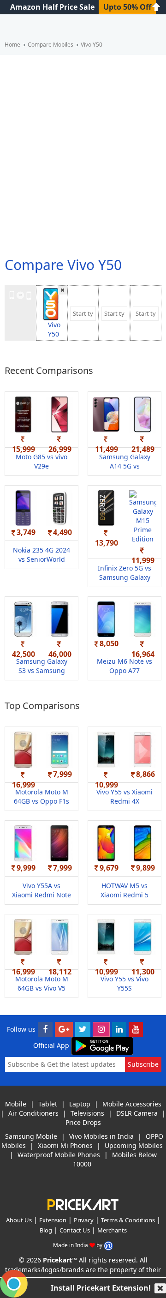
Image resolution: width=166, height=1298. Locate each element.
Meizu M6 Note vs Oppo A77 (124, 666)
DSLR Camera (137, 1113)
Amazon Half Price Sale (52, 7)
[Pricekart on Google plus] (64, 1028)
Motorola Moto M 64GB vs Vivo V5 (41, 983)
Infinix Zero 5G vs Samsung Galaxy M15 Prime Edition (124, 577)
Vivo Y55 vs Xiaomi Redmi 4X (124, 796)
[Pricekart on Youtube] (136, 1028)
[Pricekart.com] (83, 1204)
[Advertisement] (83, 152)
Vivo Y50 (54, 329)
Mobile (15, 1104)
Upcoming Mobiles (134, 1145)
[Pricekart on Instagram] (101, 1028)
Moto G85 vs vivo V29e (41, 461)
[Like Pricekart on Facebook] (45, 1028)
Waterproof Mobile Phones (59, 1154)
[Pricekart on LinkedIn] (119, 1028)
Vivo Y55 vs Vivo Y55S (124, 983)
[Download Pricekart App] (102, 1045)
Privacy (84, 1220)
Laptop (79, 1104)
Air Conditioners (33, 1113)
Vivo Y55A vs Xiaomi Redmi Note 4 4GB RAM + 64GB (41, 894)
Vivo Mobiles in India (101, 1136)
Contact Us (74, 1230)
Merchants (112, 1230)
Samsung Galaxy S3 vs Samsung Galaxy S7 (41, 670)
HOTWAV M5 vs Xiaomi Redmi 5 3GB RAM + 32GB (125, 894)
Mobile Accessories (131, 1104)
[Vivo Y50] (51, 303)
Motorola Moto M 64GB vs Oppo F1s (41, 796)
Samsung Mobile (31, 1136)
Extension (52, 1220)
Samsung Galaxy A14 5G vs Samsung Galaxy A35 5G (124, 470)
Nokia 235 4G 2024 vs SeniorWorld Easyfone (41, 559)
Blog (46, 1230)
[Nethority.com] (108, 1245)
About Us (19, 1220)
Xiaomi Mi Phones (65, 1145)
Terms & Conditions (128, 1220)
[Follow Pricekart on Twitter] (82, 1028)
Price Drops (83, 1122)
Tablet (47, 1104)
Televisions (87, 1113)
